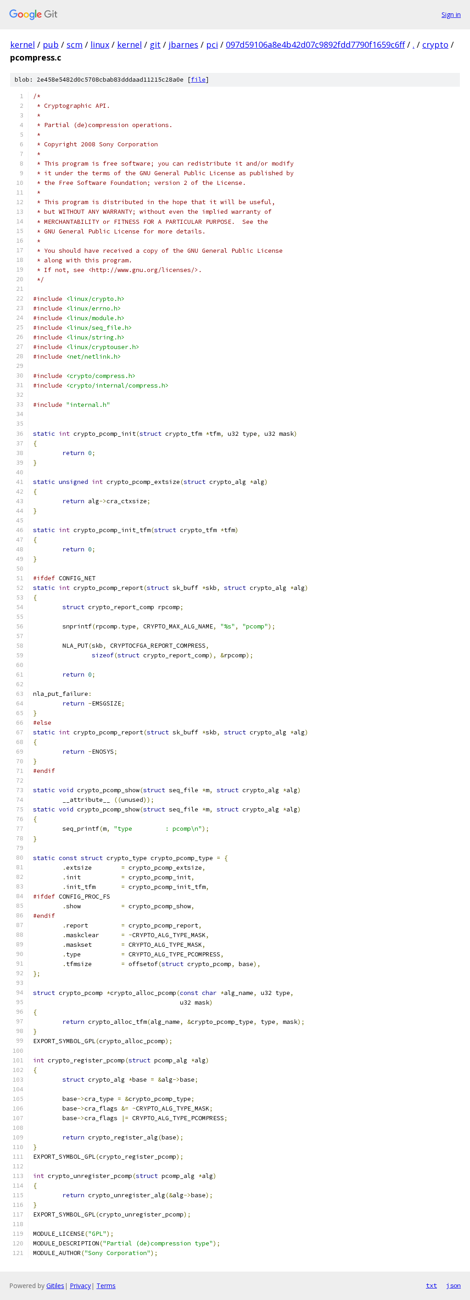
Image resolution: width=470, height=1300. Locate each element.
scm (75, 44)
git (155, 44)
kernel (22, 44)
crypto (435, 44)
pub (51, 44)
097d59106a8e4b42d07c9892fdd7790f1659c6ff (315, 44)
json (453, 1285)
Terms (106, 1285)
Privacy (80, 1285)
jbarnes (183, 44)
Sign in (451, 14)
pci (212, 44)
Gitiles (55, 1285)
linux (99, 44)
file (198, 79)
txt (431, 1285)
